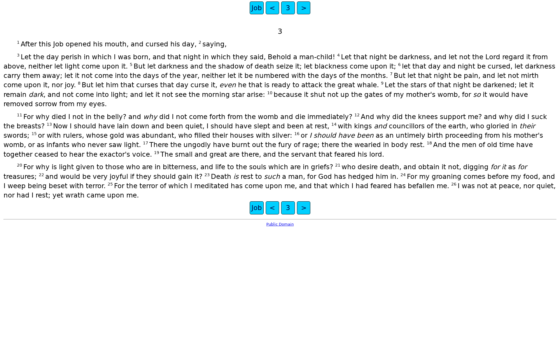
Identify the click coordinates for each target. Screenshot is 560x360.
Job (256, 8)
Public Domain (280, 224)
